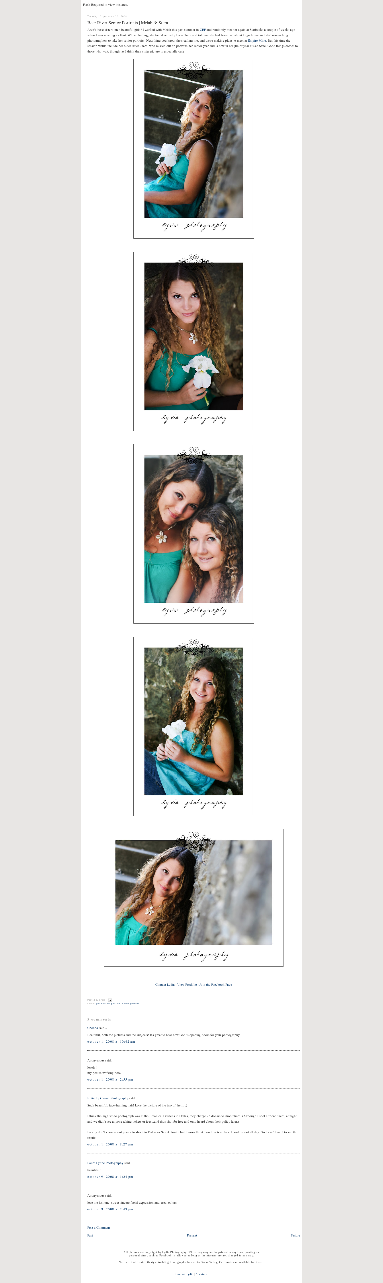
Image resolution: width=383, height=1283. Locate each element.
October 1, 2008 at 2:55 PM (110, 1079)
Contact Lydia (165, 984)
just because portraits (108, 1004)
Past (90, 1235)
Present (192, 1235)
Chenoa (92, 1027)
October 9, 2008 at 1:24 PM (110, 1176)
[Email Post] (109, 1000)
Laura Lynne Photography (105, 1163)
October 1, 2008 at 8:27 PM (110, 1144)
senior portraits (130, 1004)
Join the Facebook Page (215, 984)
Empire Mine (257, 40)
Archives (201, 1274)
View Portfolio (187, 984)
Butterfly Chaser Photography (107, 1098)
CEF (203, 29)
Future (295, 1235)
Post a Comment (98, 1227)
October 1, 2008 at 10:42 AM (111, 1041)
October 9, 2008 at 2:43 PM (110, 1209)
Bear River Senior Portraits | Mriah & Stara (127, 22)
